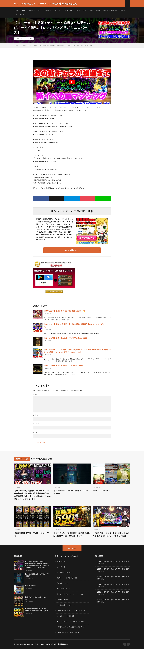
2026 (99, 561)
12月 (102, 571)
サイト (35, 432)
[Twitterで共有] (56, 198)
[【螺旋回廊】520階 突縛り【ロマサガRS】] (19, 601)
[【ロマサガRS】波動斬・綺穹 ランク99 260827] (19, 578)
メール (36, 424)
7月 (119, 561)
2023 (99, 584)
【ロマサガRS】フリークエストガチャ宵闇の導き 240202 (65, 338)
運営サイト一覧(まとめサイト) (67, 578)
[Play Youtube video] (72, 82)
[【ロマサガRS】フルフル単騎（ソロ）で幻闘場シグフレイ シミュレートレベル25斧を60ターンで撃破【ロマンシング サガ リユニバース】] (37, 353)
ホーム (16, 10)
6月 (116, 561)
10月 (127, 569)
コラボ (38, 10)
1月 (102, 561)
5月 (113, 561)
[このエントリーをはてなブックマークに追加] (72, 198)
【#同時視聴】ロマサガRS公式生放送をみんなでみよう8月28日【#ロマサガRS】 (111, 534)
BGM (23, 10)
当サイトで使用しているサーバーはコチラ (71, 594)
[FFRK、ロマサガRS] (19, 589)
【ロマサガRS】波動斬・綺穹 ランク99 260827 (70, 492)
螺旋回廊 (114, 10)
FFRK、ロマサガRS (101, 491)
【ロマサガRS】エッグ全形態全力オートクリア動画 (63, 365)
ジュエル (57, 10)
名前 (35, 415)
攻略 (91, 10)
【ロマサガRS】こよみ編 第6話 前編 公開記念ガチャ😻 (64, 311)
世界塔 (122, 10)
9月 (124, 569)
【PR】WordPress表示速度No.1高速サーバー (71, 627)
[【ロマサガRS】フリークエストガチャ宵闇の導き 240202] (37, 341)
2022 (99, 592)
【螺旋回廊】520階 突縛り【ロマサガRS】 (31, 534)
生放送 (106, 10)
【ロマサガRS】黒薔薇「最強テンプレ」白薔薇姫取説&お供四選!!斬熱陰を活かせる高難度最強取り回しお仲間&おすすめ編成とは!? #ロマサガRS (32, 495)
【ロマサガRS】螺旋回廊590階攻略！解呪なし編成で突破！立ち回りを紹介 (71, 534)
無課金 (98, 10)
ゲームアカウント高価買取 (65, 616)
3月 (108, 561)
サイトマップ (61, 567)
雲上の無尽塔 (20, 14)
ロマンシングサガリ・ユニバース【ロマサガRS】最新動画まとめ (47, 644)
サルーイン (47, 10)
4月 (111, 561)
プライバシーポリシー (64, 572)
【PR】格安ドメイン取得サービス (68, 632)
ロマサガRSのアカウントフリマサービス (72, 621)
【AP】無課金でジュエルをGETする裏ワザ (71, 610)
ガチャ (30, 10)
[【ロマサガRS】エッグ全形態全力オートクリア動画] (37, 369)
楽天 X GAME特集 (63, 599)
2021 (99, 600)
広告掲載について (63, 583)
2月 (105, 561)
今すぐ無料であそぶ (72, 250)
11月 (98, 571)
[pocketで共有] (87, 198)
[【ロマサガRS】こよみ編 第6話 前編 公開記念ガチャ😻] (37, 314)
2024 (99, 577)
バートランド (68, 10)
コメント (36, 394)
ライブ (78, 10)
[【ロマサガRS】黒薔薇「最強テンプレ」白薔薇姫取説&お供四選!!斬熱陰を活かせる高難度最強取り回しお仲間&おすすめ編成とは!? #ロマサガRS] (19, 565)
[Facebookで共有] (41, 198)
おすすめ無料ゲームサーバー (66, 605)
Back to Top (72, 548)
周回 (84, 10)
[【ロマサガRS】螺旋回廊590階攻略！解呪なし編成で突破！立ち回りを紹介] (19, 612)
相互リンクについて (63, 589)
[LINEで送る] (103, 198)
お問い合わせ (61, 561)
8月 (122, 561)
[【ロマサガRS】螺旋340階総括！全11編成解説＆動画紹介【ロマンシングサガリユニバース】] (37, 327)
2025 (99, 569)
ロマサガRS (28, 38)
